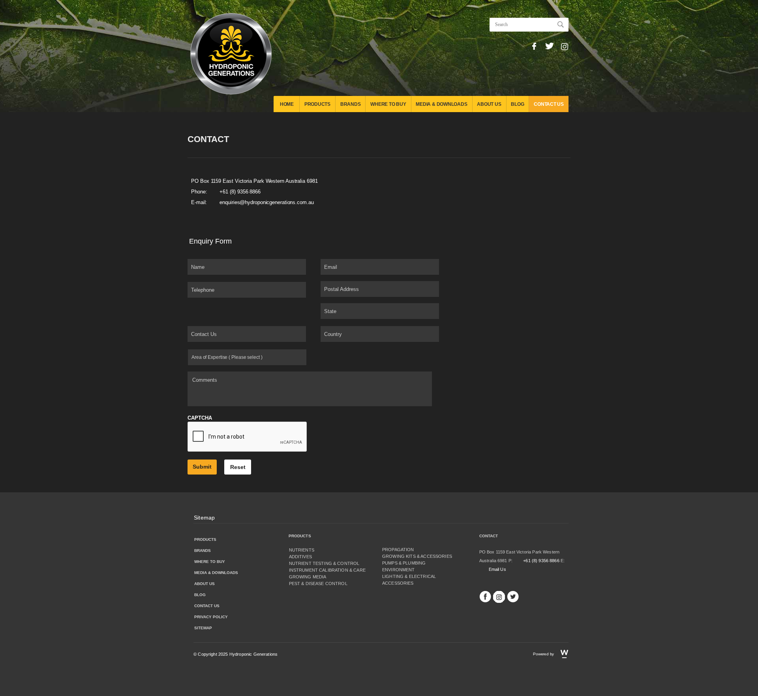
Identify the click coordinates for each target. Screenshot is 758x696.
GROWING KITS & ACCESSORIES (417, 556)
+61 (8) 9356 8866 (240, 192)
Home (287, 104)
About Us (489, 104)
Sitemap (204, 517)
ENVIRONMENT (398, 569)
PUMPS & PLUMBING (404, 563)
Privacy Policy (211, 617)
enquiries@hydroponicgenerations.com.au (266, 202)
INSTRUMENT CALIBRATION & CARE (327, 570)
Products (317, 104)
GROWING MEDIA (307, 576)
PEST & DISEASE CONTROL (318, 583)
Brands (350, 104)
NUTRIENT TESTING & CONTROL (324, 563)
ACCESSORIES (398, 583)
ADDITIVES (300, 556)
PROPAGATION (398, 549)
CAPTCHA (200, 418)
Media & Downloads (441, 104)
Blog (517, 104)
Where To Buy (388, 104)
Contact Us (549, 104)
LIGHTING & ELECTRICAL (409, 576)
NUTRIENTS (301, 550)
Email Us (497, 569)
